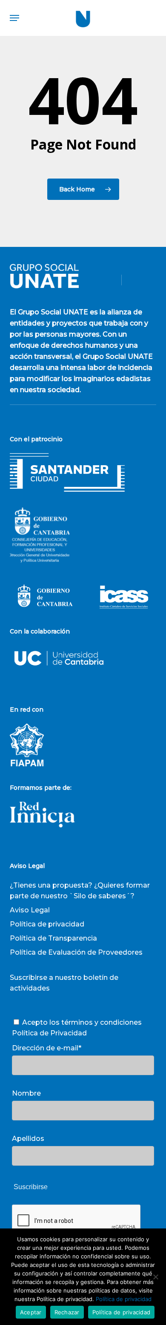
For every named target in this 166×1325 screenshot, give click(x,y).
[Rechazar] (155, 1276)
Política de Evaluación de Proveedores (76, 952)
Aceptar (31, 1312)
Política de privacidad (47, 924)
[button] (14, 18)
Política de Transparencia (53, 938)
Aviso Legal (30, 910)
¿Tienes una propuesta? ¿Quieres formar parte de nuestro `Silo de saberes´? (80, 890)
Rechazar (67, 1312)
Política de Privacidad (49, 1033)
